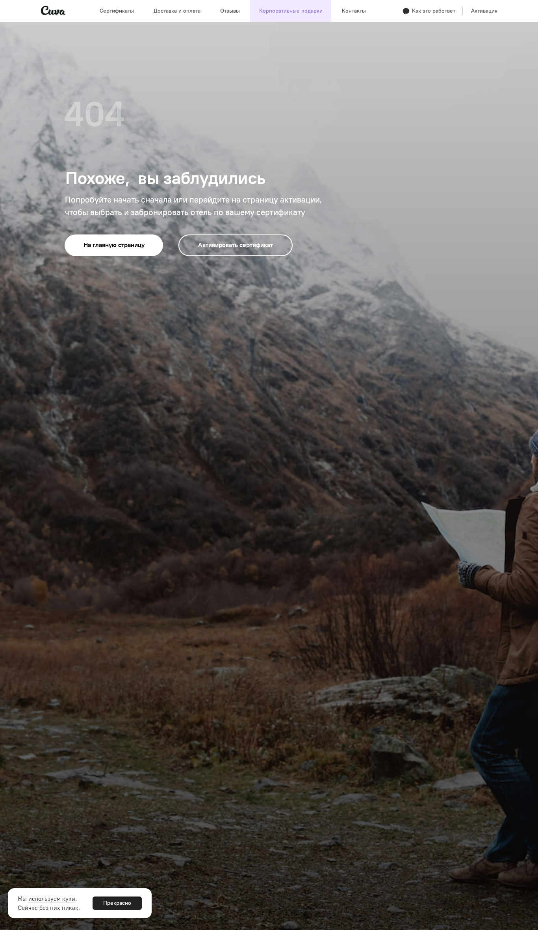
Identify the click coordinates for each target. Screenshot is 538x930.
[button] (433, 11)
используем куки (51, 898)
